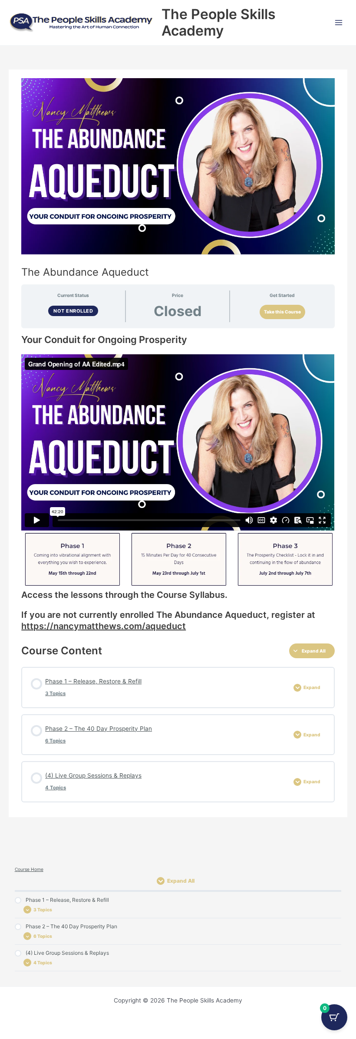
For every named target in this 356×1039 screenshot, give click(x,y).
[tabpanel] (177, 483)
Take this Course (282, 311)
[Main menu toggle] (338, 22)
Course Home (29, 869)
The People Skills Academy (219, 22)
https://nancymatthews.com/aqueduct (103, 626)
